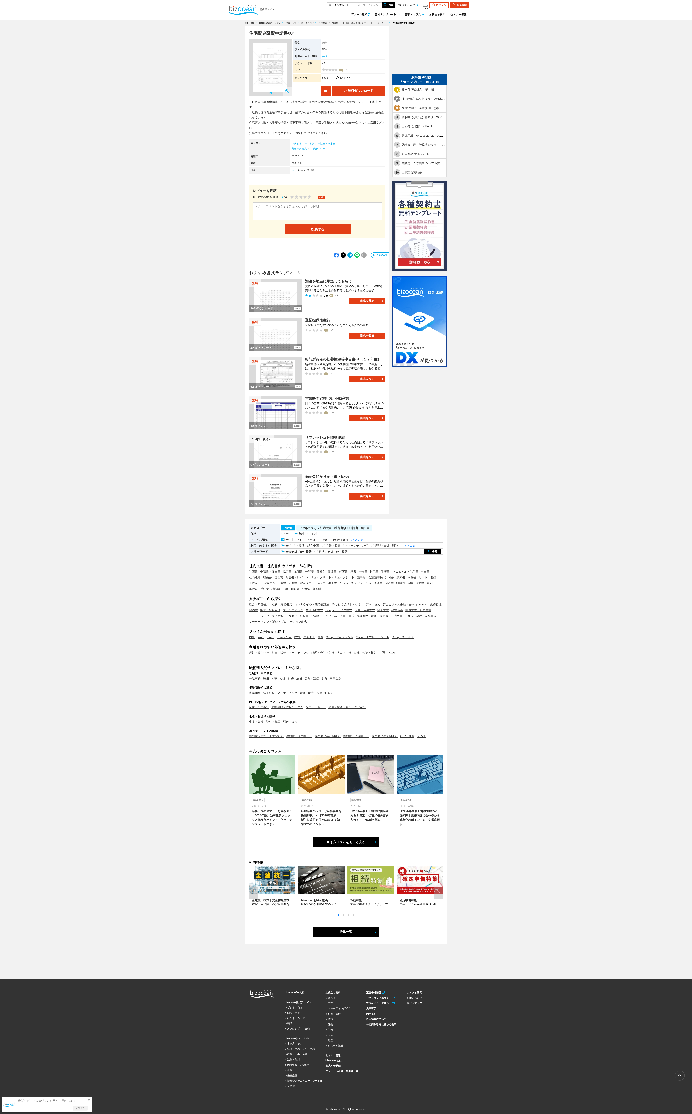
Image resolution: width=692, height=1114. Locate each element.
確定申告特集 (408, 900)
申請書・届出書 (326, 143)
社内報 (275, 589)
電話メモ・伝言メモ (313, 583)
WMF (297, 637)
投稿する (317, 229)
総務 (266, 678)
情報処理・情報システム (287, 707)
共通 (324, 56)
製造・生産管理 (270, 610)
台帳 (410, 583)
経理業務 (362, 616)
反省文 (320, 571)
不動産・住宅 (317, 148)
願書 (353, 571)
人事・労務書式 (365, 610)
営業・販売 (279, 652)
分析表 (306, 589)
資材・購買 (273, 721)
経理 (282, 678)
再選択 (288, 527)
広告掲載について (406, 4)
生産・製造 (256, 721)
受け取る (80, 1108)
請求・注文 (373, 604)
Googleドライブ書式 (338, 610)
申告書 (363, 571)
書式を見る (367, 300)
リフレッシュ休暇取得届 (325, 437)
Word (261, 637)
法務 (357, 652)
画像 (320, 637)
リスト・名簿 (427, 577)
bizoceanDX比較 (294, 992)
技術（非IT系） (259, 707)
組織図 (400, 583)
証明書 (317, 589)
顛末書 (400, 577)
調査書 (332, 583)
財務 (291, 678)
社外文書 (383, 610)
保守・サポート (316, 707)
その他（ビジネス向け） (347, 604)
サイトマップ (414, 1003)
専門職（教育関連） (385, 736)
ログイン (441, 5)
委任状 (264, 589)
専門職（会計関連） (328, 736)
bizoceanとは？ (334, 1060)
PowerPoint (284, 637)
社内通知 (255, 577)
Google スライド (403, 637)
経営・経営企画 (259, 652)
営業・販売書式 (381, 616)
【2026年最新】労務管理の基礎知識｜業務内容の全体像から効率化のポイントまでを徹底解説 (420, 817)
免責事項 (371, 1008)
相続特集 (356, 900)
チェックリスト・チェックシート (332, 577)
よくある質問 (414, 992)
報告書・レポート (297, 577)
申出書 (425, 571)
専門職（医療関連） (299, 736)
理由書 (267, 577)
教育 (324, 678)
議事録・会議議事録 (370, 577)
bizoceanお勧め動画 (314, 900)
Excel (270, 637)
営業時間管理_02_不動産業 (327, 398)
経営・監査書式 (259, 604)
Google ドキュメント (339, 637)
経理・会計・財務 (322, 652)
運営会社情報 (374, 992)
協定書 (287, 571)
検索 (391, 5)
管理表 (278, 577)
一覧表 (309, 571)
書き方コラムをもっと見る (346, 842)
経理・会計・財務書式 (422, 616)
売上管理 (277, 616)
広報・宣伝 (312, 678)
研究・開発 (407, 736)
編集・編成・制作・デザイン (347, 707)
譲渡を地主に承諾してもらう (328, 281)
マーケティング (293, 610)
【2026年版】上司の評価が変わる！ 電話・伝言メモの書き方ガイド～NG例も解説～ (369, 815)
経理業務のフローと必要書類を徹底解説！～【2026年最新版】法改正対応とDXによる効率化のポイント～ (321, 817)
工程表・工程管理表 (262, 583)
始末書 (420, 583)
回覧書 (389, 583)
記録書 (293, 583)
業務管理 (436, 604)
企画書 (304, 616)
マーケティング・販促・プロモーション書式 (278, 621)
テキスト (309, 637)
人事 (274, 678)
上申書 (282, 583)
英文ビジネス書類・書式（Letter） (405, 604)
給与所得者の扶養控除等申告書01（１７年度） (343, 359)
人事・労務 (344, 652)
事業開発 (255, 693)
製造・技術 (369, 652)
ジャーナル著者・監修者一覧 (341, 1071)
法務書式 (399, 616)
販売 (311, 693)
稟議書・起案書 (338, 571)
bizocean (250, 22)
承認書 (298, 571)
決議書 (378, 583)
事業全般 (335, 678)
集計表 (253, 589)
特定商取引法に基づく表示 (381, 1024)
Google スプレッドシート (372, 637)
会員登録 (462, 5)
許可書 (389, 577)
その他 (391, 652)
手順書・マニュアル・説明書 (399, 571)
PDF (252, 637)
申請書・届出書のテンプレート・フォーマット (366, 22)
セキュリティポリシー (379, 998)
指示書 (374, 571)
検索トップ (291, 22)
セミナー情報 (458, 14)
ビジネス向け (308, 22)
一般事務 (255, 678)
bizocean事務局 (306, 170)
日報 (285, 589)
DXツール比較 (358, 14)
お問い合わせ (414, 998)
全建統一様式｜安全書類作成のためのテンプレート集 (286, 900)
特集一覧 (346, 932)
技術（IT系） (324, 693)
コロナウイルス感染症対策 (311, 604)
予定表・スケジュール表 (355, 583)
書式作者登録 (333, 1065)
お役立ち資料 (437, 14)
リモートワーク (259, 616)
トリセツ (291, 616)
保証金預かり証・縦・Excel (328, 476)
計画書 (253, 571)
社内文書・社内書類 (329, 22)
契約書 (253, 610)
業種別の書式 (299, 148)
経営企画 (397, 610)
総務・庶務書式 (282, 604)
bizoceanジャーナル (297, 1038)
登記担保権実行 (317, 319)
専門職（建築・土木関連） (266, 736)
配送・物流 (290, 721)
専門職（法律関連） (356, 736)
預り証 (295, 589)
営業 (303, 693)
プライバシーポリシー (379, 1003)
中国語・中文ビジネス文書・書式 (332, 616)
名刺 (429, 583)
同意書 (412, 577)
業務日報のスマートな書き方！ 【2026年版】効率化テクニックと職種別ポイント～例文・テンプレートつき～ (272, 817)
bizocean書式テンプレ (270, 22)
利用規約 (371, 1013)
